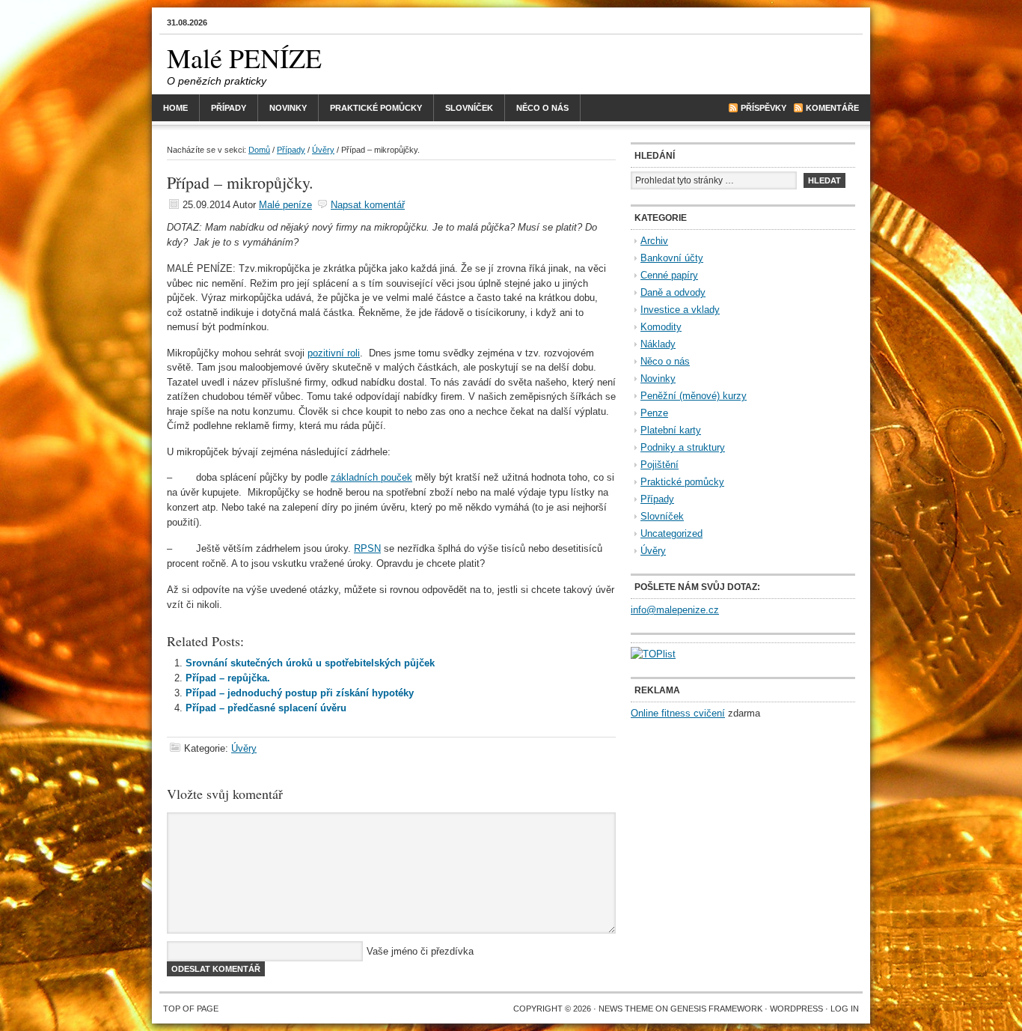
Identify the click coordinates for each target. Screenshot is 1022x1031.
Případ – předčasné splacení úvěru (266, 708)
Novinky (288, 107)
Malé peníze (285, 204)
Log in (844, 1008)
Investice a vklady (680, 309)
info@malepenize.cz (675, 609)
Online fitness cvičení (678, 713)
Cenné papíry (669, 275)
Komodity (661, 326)
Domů (259, 149)
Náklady (658, 344)
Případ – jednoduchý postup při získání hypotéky (300, 693)
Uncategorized (671, 533)
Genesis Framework (716, 1008)
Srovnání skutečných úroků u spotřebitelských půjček (310, 663)
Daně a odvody (673, 292)
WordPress (796, 1008)
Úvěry (323, 149)
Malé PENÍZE (244, 58)
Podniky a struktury (682, 447)
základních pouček (371, 477)
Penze (654, 413)
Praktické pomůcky (376, 107)
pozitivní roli (333, 353)
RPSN (367, 548)
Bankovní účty (671, 258)
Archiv (654, 240)
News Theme (626, 1008)
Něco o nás (542, 107)
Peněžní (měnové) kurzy (693, 395)
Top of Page (190, 1008)
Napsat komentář (368, 204)
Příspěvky (763, 107)
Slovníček (469, 107)
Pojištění (659, 464)
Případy (228, 107)
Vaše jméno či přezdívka (420, 951)
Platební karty (670, 430)
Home (175, 107)
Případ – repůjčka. (228, 678)
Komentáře (832, 107)
